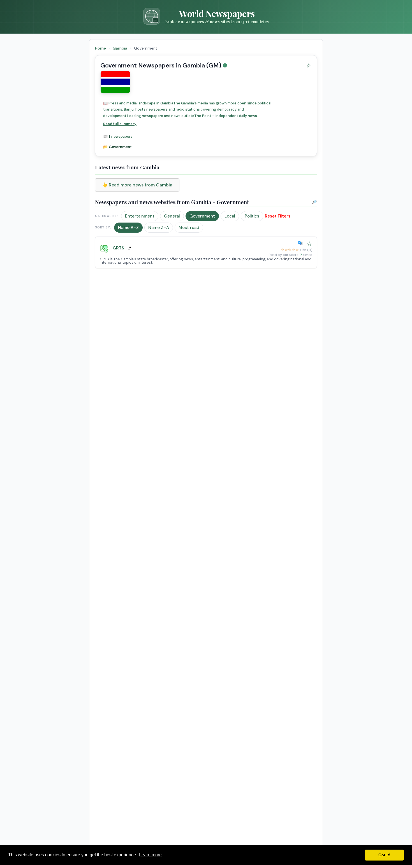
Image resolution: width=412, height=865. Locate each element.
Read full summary (119, 123)
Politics (252, 216)
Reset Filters (277, 216)
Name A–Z (128, 227)
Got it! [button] (384, 855)
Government (202, 216)
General (172, 216)
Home (100, 48)
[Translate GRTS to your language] (301, 243)
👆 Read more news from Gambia (137, 185)
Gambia (120, 48)
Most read (189, 227)
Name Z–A (158, 227)
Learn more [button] (150, 854)
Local (229, 216)
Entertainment (139, 216)
